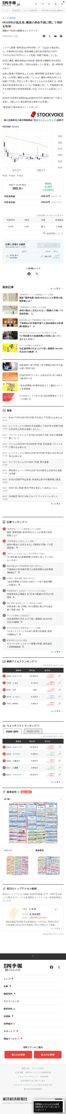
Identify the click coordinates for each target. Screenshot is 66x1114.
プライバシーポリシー (27, 1076)
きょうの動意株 (30, 10)
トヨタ (15, 683)
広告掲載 (19, 1072)
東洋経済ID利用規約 (33, 1088)
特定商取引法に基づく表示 (33, 1080)
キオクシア (17, 676)
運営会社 (26, 1068)
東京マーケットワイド (45, 119)
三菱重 (15, 767)
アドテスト (17, 774)
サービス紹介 (38, 1068)
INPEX (15, 703)
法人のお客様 (47, 1054)
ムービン (16, 696)
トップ (5, 10)
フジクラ (16, 754)
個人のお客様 (18, 1054)
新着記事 (16, 10)
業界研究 (8, 1008)
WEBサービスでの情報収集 (38, 1072)
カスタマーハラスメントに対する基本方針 (33, 1084)
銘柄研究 (8, 993)
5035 (15, 126)
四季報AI (8, 1023)
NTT (14, 689)
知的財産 (44, 1076)
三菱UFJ (16, 760)
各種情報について (55, 233)
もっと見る (55, 288)
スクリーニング (11, 1001)
